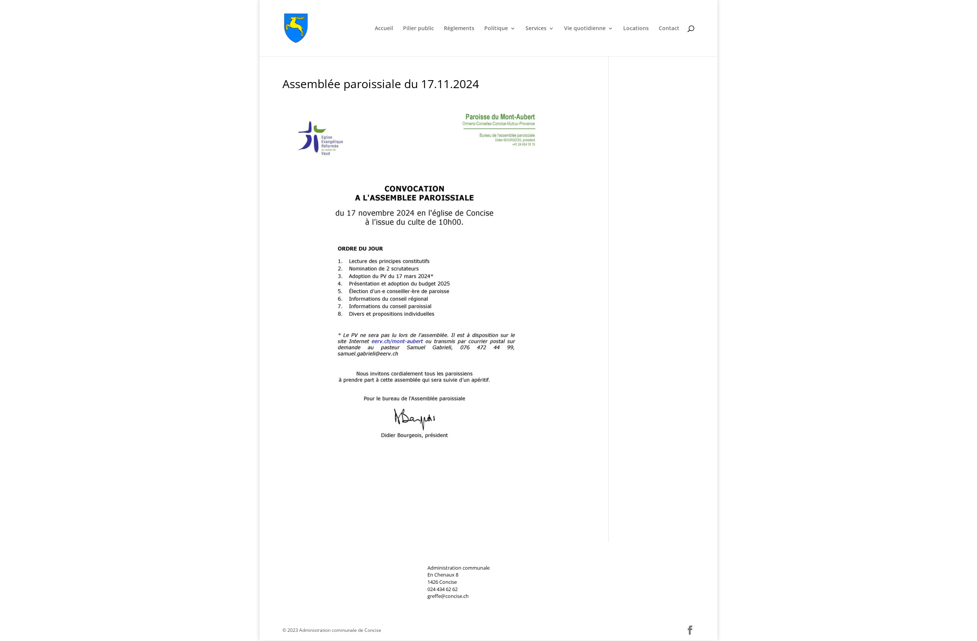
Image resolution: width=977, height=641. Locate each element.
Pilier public (418, 29)
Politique (496, 29)
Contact (669, 29)
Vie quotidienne (585, 29)
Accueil (384, 29)
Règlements (459, 29)
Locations (636, 29)
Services (536, 29)
